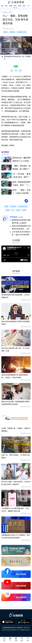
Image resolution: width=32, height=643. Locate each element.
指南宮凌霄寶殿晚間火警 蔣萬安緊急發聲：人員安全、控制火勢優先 (21, 227)
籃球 (18, 210)
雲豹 (8, 210)
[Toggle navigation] (27, 639)
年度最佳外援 (22, 32)
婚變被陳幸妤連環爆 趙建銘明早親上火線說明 (21, 221)
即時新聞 (13, 217)
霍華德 (13, 32)
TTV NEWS (4, 12)
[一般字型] (16, 70)
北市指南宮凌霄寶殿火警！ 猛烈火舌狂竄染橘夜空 (21, 233)
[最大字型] (20, 70)
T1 (13, 210)
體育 (10, 12)
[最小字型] (11, 70)
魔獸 (6, 32)
